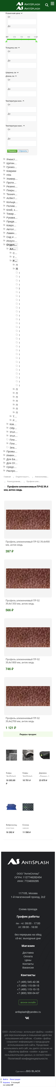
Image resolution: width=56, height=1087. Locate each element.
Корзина (6, 1082)
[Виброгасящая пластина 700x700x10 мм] (11, 807)
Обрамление (17, 428)
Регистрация (15, 1079)
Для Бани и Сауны (17, 459)
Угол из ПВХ (17, 432)
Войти (5, 1079)
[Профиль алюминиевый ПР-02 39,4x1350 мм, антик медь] (28, 578)
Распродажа (13, 470)
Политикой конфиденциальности (28, 1058)
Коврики (11, 171)
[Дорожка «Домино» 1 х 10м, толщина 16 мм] (44, 755)
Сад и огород (14, 237)
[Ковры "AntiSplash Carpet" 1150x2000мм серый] (11, 755)
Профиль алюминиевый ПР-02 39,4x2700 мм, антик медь (23, 720)
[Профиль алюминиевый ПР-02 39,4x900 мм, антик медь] (28, 520)
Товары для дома (17, 213)
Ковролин (12, 225)
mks (8, 174)
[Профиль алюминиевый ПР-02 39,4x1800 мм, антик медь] (28, 637)
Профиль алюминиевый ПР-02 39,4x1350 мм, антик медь (23, 602)
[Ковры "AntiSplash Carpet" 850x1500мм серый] (28, 755)
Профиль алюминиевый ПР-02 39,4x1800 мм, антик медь (23, 661)
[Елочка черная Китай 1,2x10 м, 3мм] (28, 807)
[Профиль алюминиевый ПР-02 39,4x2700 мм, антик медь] (28, 696)
